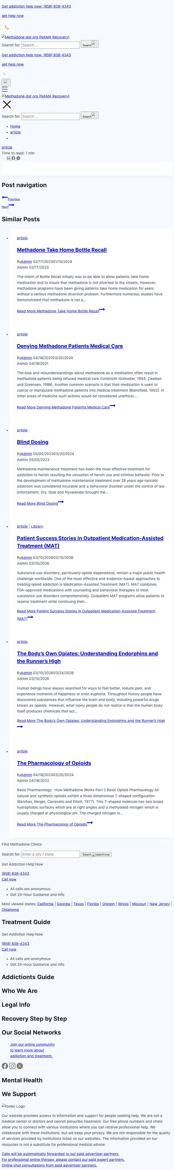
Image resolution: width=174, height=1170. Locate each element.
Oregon (108, 904)
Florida (93, 904)
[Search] (6, 82)
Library (37, 526)
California (45, 904)
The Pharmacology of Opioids (54, 763)
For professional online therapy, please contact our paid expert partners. (63, 1159)
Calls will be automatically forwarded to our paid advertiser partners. (60, 1154)
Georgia (63, 904)
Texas (79, 904)
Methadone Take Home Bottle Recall (62, 250)
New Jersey (160, 904)
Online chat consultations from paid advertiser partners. (49, 1165)
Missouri (139, 904)
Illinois (123, 904)
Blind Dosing (32, 442)
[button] (87, 18)
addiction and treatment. (31, 1056)
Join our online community (32, 1044)
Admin (26, 261)
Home (15, 126)
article (15, 132)
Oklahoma (10, 910)
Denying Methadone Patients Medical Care (70, 346)
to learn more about (27, 1050)
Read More (58, 311)
